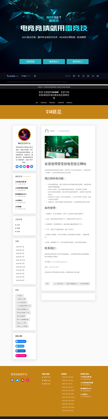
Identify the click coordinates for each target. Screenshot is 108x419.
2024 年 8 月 (20, 273)
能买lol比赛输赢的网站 (23, 319)
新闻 (18, 228)
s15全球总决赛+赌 (20, 181)
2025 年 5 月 (20, 247)
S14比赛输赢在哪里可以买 (23, 306)
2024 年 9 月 (20, 270)
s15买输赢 (18, 206)
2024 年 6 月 (20, 280)
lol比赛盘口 (18, 200)
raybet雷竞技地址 (21, 302)
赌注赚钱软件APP (20, 194)
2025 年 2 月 (20, 253)
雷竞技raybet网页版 (22, 326)
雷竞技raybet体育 (21, 323)
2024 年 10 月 (20, 267)
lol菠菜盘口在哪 (21, 299)
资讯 (18, 231)
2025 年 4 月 (20, 250)
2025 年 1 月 (20, 257)
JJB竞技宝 (19, 295)
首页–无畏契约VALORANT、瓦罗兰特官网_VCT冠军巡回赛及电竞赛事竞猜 (54, 95)
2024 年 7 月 (20, 277)
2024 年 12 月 (20, 260)
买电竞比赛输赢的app (22, 309)
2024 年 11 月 (20, 263)
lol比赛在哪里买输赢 (21, 188)
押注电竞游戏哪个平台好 (23, 312)
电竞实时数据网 (21, 316)
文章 (18, 225)
